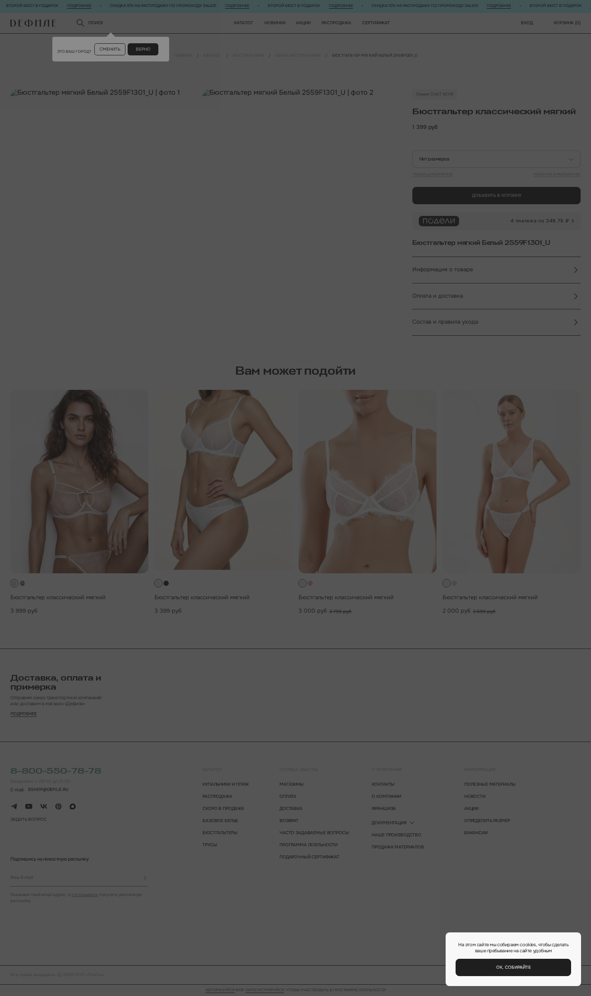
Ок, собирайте (513, 967)
